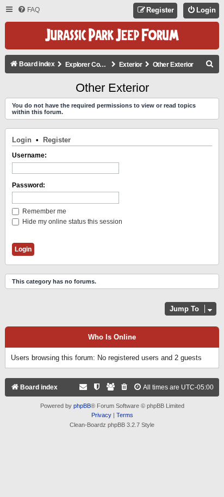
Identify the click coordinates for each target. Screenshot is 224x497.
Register (57, 140)
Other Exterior (112, 88)
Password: (28, 185)
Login (22, 140)
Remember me (43, 211)
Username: (29, 155)
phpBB (82, 405)
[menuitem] (28, 10)
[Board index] (112, 35)
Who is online (112, 337)
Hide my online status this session (71, 221)
